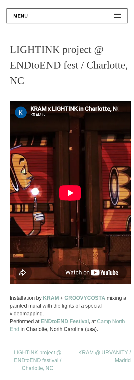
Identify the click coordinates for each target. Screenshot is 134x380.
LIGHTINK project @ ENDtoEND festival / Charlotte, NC (37, 360)
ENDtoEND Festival (65, 321)
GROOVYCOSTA (84, 298)
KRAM (51, 298)
